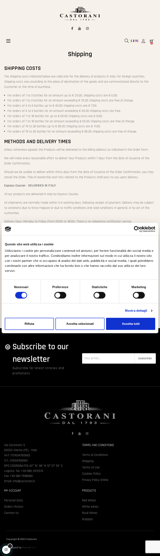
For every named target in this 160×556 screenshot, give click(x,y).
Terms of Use (91, 467)
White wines (90, 506)
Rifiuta (29, 323)
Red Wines (89, 500)
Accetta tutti (131, 323)
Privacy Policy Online (95, 480)
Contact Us (11, 513)
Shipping (88, 461)
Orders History (13, 506)
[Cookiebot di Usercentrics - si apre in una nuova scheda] (137, 229)
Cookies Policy (91, 474)
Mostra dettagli (136, 310)
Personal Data (13, 500)
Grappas (87, 519)
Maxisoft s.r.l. (29, 547)
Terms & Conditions (95, 455)
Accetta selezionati (80, 323)
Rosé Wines (90, 513)
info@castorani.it (24, 481)
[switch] (60, 295)
